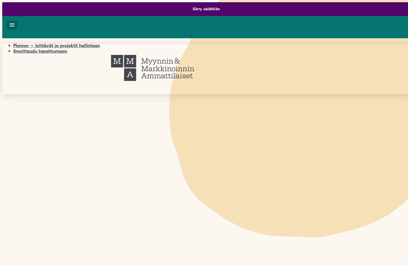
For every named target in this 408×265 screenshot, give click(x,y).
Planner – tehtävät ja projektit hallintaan (56, 45)
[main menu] (12, 25)
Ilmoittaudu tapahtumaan (40, 51)
